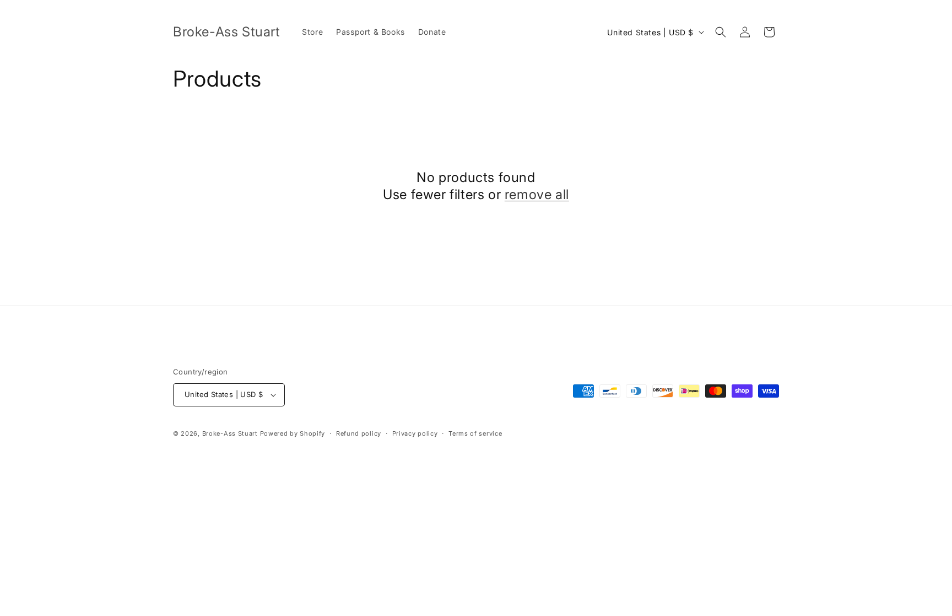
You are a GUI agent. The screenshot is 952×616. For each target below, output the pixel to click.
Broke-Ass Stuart (230, 433)
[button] (720, 32)
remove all (537, 194)
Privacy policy (415, 433)
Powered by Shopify (293, 433)
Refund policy (358, 433)
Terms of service (475, 433)
